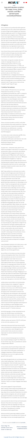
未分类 (14, 5)
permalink (23, 422)
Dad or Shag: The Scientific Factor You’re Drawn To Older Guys (6, 427)
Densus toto (4, 420)
